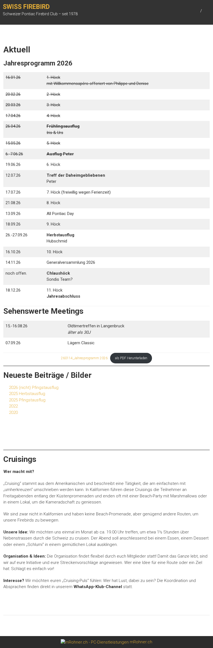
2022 (13, 406)
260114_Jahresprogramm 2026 (84, 358)
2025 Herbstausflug (27, 393)
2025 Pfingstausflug (27, 400)
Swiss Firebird (26, 7)
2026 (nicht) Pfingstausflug (34, 387)
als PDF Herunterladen (131, 358)
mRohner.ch (140, 641)
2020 (13, 412)
